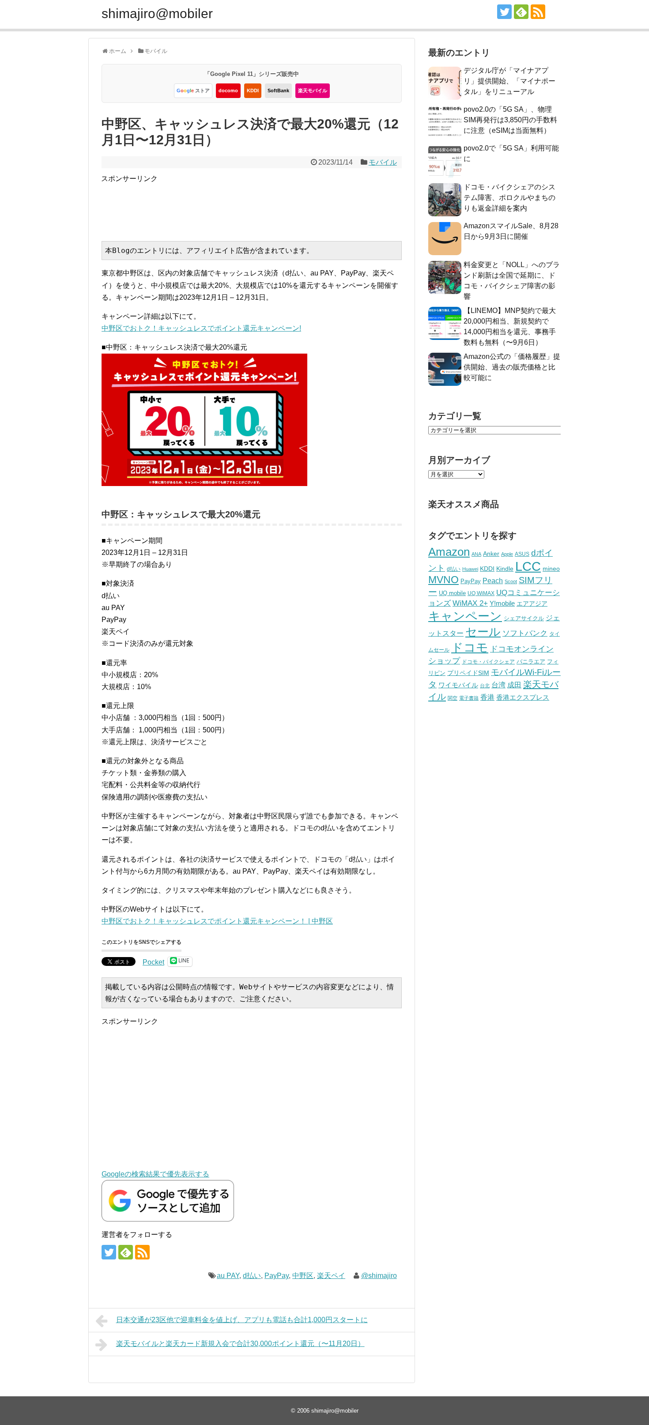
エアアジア (532, 603)
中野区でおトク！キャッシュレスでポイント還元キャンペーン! (201, 328)
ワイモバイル (458, 685)
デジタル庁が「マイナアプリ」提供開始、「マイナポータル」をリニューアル (509, 81)
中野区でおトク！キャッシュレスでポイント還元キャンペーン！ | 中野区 (217, 921)
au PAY (228, 1275)
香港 (487, 697)
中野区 (302, 1275)
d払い (252, 1275)
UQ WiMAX (481, 593)
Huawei (470, 569)
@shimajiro (379, 1275)
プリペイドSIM (468, 673)
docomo (228, 90)
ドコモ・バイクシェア (488, 662)
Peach (493, 580)
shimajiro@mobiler (157, 13)
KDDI (253, 90)
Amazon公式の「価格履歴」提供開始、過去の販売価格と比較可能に (512, 367)
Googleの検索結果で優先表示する (155, 1174)
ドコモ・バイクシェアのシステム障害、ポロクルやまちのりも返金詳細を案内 (509, 197)
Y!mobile (502, 603)
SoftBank (278, 90)
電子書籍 (469, 698)
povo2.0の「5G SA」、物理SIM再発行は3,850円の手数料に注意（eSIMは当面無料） (510, 120)
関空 (452, 698)
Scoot (511, 581)
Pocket (153, 962)
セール (483, 631)
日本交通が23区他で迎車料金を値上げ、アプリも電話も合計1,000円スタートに (242, 1319)
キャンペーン (465, 616)
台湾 (498, 685)
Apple (507, 554)
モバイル (383, 162)
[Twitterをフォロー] (504, 11)
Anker (491, 553)
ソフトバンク (524, 633)
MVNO (443, 579)
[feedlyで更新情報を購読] (521, 11)
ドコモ (469, 647)
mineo (551, 568)
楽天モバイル (312, 90)
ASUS (522, 554)
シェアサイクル (524, 618)
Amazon (449, 552)
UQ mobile (452, 593)
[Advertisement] (262, 204)
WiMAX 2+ (470, 603)
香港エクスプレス (522, 697)
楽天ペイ (331, 1275)
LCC (528, 566)
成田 (514, 685)
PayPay (276, 1275)
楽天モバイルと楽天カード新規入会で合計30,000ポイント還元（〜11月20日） (240, 1343)
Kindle (504, 568)
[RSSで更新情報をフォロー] (538, 11)
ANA (476, 554)
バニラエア (531, 661)
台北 (485, 685)
